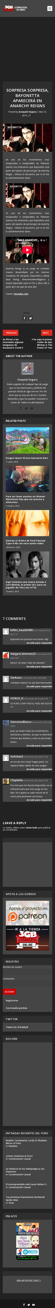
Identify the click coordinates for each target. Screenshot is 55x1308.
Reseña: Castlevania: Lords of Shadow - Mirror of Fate (27, 1142)
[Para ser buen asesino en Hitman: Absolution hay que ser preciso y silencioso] (27, 479)
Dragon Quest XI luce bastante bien (27, 458)
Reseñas (13, 1145)
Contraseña (8, 978)
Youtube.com (21, 293)
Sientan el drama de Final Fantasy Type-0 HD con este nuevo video (26, 542)
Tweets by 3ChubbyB (17, 1027)
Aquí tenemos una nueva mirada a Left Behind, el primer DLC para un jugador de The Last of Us (26, 584)
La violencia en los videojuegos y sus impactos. (25, 1170)
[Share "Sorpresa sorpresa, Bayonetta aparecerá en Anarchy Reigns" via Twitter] (31, 318)
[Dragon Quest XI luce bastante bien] (27, 440)
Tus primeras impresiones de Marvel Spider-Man (25, 1198)
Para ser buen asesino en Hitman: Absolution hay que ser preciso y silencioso (25, 499)
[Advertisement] (27, 46)
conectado (31, 827)
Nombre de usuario (12, 966)
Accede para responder (39, 642)
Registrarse (12, 1000)
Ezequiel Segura (28, 111)
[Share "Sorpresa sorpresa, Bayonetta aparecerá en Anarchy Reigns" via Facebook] (24, 318)
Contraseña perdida (16, 1008)
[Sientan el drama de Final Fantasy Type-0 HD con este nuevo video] (27, 523)
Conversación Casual (20, 1158)
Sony (11, 1202)
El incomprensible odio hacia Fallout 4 (26, 1184)
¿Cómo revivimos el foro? (19, 1155)
